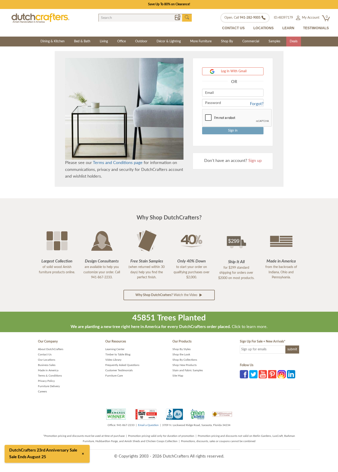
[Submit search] (187, 17)
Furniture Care (114, 375)
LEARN (288, 28)
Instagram (282, 374)
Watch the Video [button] (166, 295)
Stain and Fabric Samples (187, 370)
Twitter (253, 374)
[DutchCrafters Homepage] (40, 18)
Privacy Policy (46, 381)
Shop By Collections (184, 359)
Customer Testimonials (119, 370)
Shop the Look (181, 354)
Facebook (244, 374)
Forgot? (257, 104)
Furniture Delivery (49, 386)
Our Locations (46, 359)
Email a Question (148, 425)
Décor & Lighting (169, 41)
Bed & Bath (82, 41)
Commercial (250, 41)
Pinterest (272, 374)
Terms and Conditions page (118, 163)
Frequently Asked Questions (122, 365)
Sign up (255, 161)
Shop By (227, 41)
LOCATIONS (263, 28)
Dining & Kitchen (52, 41)
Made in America (48, 370)
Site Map (177, 375)
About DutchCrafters (50, 349)
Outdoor (141, 41)
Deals (294, 41)
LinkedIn (291, 374)
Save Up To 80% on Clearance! (169, 4)
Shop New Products (184, 365)
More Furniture (201, 41)
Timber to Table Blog (117, 354)
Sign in (233, 130)
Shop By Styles (181, 349)
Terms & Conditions (50, 375)
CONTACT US (233, 28)
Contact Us (45, 354)
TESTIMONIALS (316, 28)
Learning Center (114, 349)
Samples (274, 41)
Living (104, 41)
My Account (310, 17)
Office (121, 41)
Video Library (113, 359)
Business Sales (46, 365)
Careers (42, 391)
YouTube (263, 374)
